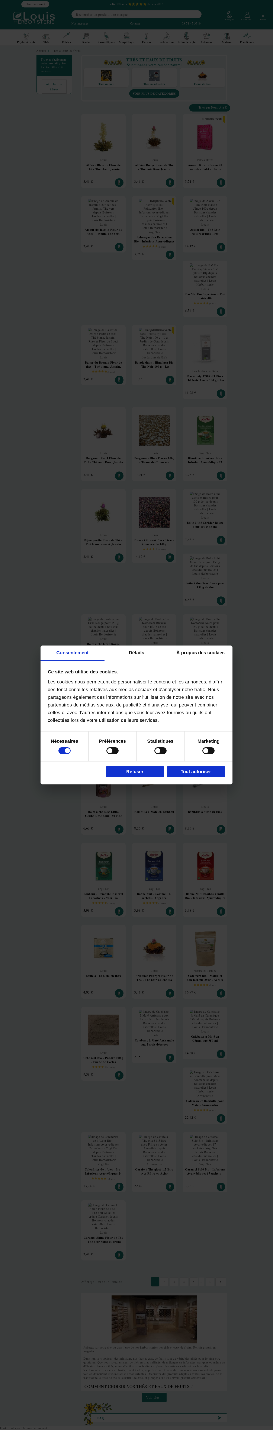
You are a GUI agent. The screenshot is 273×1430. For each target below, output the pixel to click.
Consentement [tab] (72, 653)
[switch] (112, 750)
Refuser (135, 771)
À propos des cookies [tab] (200, 653)
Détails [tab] (136, 653)
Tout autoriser (196, 771)
